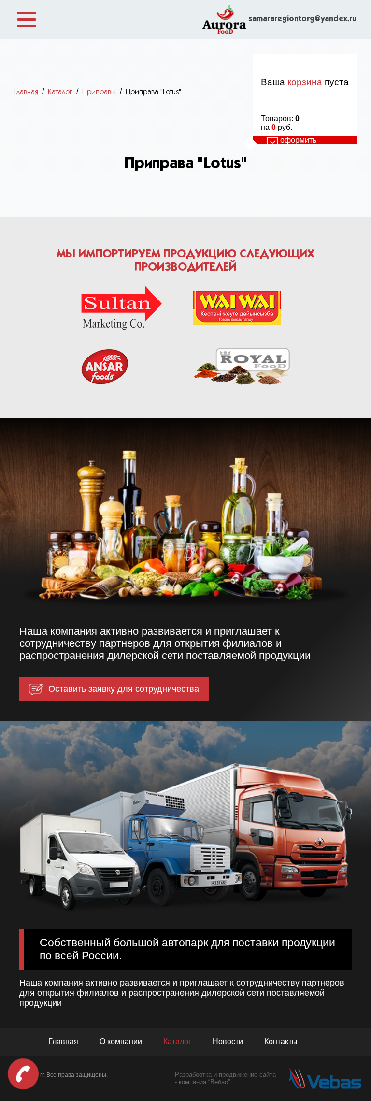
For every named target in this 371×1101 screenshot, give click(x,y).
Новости (228, 1041)
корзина (304, 82)
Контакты (281, 1041)
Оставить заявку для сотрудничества (123, 689)
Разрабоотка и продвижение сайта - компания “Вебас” (225, 1078)
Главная (63, 1041)
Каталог (177, 1041)
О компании (121, 1041)
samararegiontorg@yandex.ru (302, 19)
